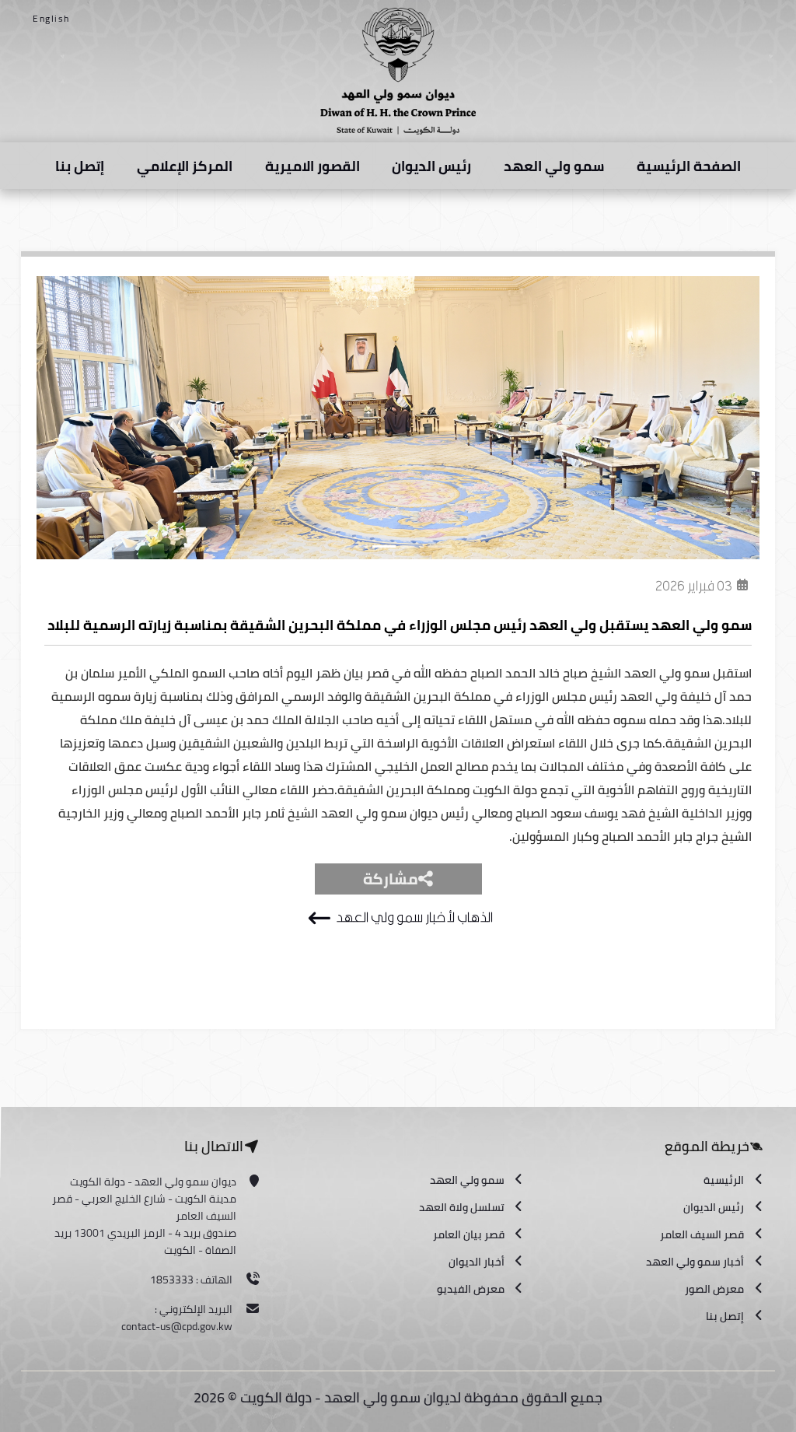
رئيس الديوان (431, 166)
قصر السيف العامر (702, 1234)
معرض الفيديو (470, 1289)
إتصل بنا (79, 166)
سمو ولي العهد (554, 166)
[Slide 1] (356, 546)
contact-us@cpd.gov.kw (176, 1326)
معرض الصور (714, 1289)
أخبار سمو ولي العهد (695, 1262)
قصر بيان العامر (468, 1234)
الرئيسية (723, 1180)
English (51, 18)
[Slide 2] (384, 546)
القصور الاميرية (312, 166)
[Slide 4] (440, 546)
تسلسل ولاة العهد (461, 1207)
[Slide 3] (412, 546)
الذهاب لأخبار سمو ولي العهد (414, 917)
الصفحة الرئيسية (689, 166)
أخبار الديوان (476, 1262)
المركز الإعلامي (184, 166)
